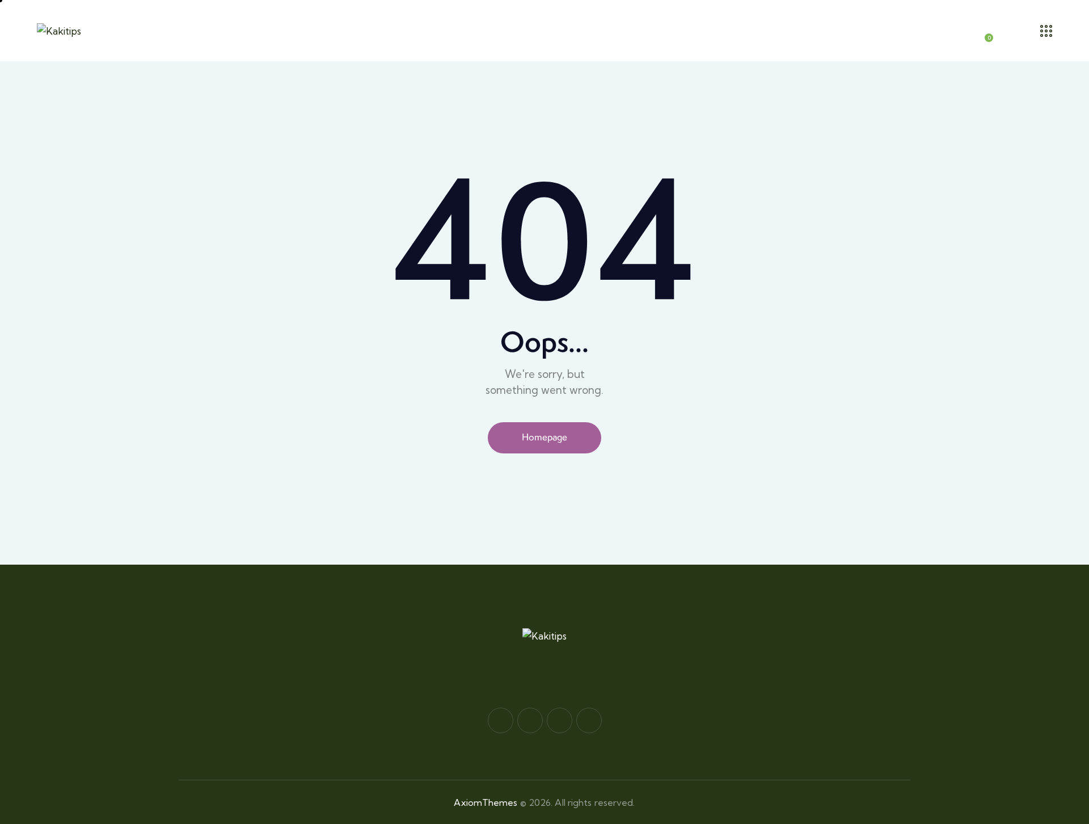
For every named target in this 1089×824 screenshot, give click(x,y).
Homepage (544, 437)
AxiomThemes (485, 802)
